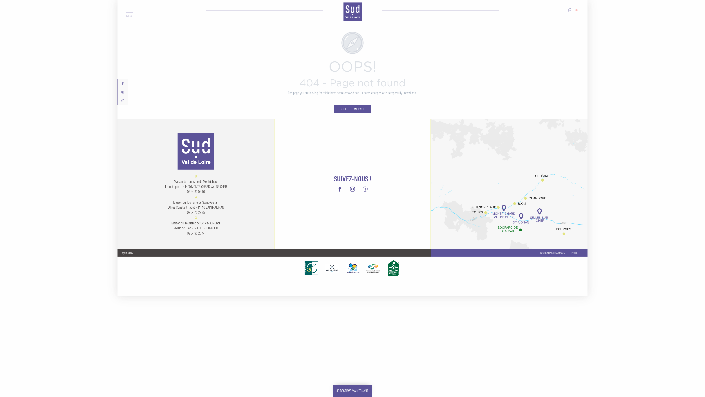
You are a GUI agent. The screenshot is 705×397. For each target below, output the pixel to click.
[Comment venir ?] (509, 184)
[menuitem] (352, 12)
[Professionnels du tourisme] (123, 101)
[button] (569, 10)
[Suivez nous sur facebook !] (123, 83)
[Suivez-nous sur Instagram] (123, 92)
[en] (577, 10)
